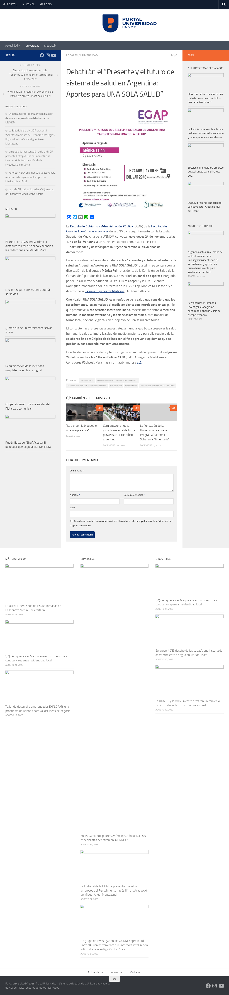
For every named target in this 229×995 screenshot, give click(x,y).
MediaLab (50, 45)
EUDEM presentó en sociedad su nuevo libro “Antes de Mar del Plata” (204, 206)
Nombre (75, 494)
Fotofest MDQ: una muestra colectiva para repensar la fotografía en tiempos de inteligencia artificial (30, 177)
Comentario (77, 470)
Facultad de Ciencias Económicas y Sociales (86, 385)
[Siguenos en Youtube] (53, 55)
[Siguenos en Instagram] (47, 55)
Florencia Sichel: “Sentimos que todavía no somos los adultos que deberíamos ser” (205, 98)
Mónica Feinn (131, 385)
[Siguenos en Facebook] (42, 55)
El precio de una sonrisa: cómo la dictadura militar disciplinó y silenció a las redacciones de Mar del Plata (29, 246)
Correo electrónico (134, 494)
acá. (139, 362)
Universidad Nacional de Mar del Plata (157, 385)
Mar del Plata (116, 385)
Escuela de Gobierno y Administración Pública (117, 380)
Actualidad (11, 45)
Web (72, 507)
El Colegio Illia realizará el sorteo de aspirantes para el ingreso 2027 (206, 171)
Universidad (32, 45)
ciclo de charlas (87, 380)
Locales (72, 55)
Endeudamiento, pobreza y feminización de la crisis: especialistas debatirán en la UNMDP (29, 118)
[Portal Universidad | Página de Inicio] (32, 25)
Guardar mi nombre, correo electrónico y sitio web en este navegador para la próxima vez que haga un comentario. (121, 523)
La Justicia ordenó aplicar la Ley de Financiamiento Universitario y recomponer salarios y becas (206, 133)
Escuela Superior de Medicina (104, 291)
